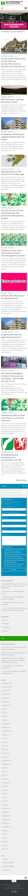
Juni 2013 (5, 801)
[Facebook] (23, 486)
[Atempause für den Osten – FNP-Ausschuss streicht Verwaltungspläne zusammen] (14, 239)
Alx (23, 888)
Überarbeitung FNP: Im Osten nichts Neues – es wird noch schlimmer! (13, 418)
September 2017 (7, 705)
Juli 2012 (5, 834)
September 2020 (7, 683)
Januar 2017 (6, 720)
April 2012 (5, 845)
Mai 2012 (5, 841)
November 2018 (7, 687)
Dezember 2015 (7, 760)
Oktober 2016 (6, 727)
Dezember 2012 (7, 816)
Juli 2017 (5, 709)
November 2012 (7, 819)
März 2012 (5, 849)
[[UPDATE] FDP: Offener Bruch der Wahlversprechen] (14, 282)
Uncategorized (6, 627)
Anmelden (5, 859)
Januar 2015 (6, 779)
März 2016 (5, 749)
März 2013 (5, 805)
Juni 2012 (5, 838)
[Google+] (26, 486)
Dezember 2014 (7, 782)
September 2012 (7, 827)
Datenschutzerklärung (18, 547)
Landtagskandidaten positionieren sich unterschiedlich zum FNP (11, 457)
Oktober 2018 (6, 690)
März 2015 (5, 775)
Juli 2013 (5, 797)
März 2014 (5, 793)
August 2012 (6, 830)
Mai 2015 (5, 768)
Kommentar (6, 623)
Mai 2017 (5, 716)
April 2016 (5, 746)
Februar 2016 (6, 753)
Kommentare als (8, 866)
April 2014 (5, 790)
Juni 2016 (5, 742)
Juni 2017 (5, 712)
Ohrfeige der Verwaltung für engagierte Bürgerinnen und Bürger (12, 137)
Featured (4, 56)
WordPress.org (7, 870)
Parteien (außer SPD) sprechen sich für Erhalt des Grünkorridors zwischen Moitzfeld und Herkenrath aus (14, 586)
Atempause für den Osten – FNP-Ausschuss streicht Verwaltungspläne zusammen (13, 253)
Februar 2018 (6, 694)
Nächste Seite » (21, 480)
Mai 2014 (5, 786)
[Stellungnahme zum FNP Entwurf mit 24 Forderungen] (14, 161)
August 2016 (6, 735)
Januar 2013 (6, 812)
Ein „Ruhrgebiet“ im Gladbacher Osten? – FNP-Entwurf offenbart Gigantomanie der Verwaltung (13, 660)
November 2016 (7, 723)
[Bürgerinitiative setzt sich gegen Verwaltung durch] (14, 324)
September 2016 (7, 731)
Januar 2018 (6, 698)
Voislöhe (10, 56)
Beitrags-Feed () (8, 862)
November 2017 (7, 701)
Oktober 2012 (6, 823)
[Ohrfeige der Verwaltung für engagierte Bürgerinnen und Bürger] (14, 123)
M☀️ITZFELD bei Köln (8, 658)
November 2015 (7, 764)
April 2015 (5, 771)
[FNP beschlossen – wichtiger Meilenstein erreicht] (14, 90)
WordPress (13, 888)
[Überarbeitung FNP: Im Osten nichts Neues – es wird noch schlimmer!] (14, 404)
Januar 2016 (6, 757)
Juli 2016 (5, 738)
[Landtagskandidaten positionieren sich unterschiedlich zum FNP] (14, 444)
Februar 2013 (6, 808)
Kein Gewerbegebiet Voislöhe (14, 26)
